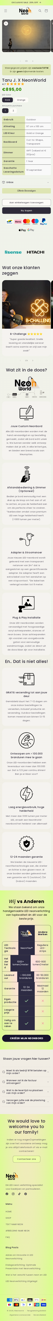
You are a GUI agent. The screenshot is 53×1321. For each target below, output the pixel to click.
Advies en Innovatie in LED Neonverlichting (19, 1257)
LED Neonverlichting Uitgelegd (21, 1281)
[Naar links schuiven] (20, 61)
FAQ (8, 1237)
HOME (9, 1211)
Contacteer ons (26, 1159)
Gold (7, 100)
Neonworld (19, 1310)
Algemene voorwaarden (20, 1315)
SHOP (8, 1218)
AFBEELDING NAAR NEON (18, 1230)
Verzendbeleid (39, 1315)
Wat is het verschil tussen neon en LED (26, 1274)
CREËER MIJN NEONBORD (26, 1038)
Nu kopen (26, 210)
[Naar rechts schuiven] (33, 61)
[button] (6, 11)
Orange (21, 100)
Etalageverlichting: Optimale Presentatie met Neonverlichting (23, 1267)
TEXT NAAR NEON (14, 1224)
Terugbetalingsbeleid (36, 1311)
